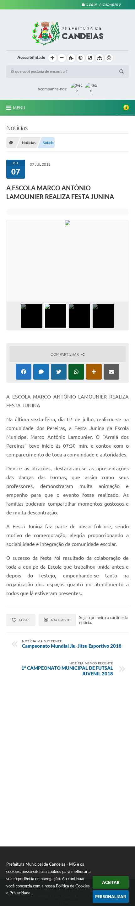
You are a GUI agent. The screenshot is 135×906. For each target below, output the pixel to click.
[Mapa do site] (99, 58)
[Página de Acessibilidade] (109, 58)
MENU (19, 107)
